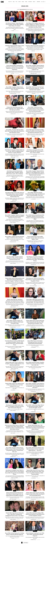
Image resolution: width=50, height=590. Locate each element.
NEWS (13, 1)
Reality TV (10, 1)
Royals (19, 1)
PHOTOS (23, 1)
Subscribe (38, 1)
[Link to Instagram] (43, 1)
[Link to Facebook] (41, 1)
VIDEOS (26, 1)
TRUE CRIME (30, 1)
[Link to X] (45, 1)
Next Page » (26, 542)
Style (16, 1)
